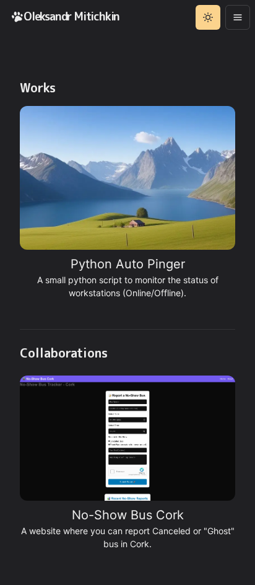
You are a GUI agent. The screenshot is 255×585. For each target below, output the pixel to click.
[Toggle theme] (208, 17)
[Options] (237, 17)
